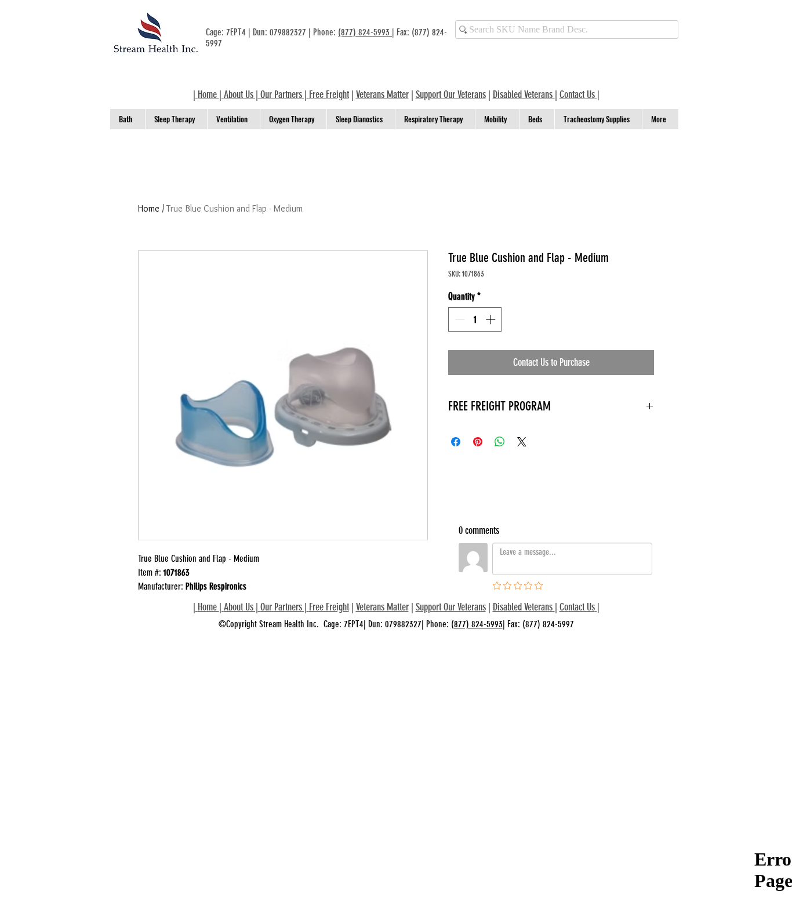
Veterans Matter (382, 94)
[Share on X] (522, 442)
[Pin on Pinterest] (478, 442)
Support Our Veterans (451, 94)
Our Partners (281, 94)
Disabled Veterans (524, 94)
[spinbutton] (475, 319)
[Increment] (491, 319)
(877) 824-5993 (365, 32)
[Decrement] (458, 319)
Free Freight (329, 607)
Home (148, 208)
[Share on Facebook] (456, 442)
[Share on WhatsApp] (500, 442)
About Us (238, 94)
